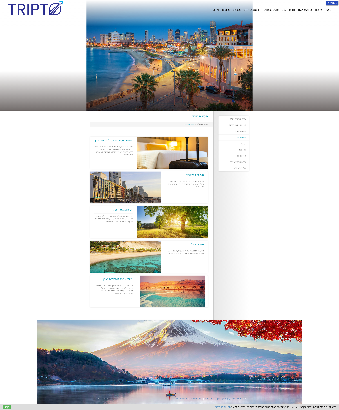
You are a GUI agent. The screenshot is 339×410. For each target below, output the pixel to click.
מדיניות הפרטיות (223, 407)
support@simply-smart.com (228, 398)
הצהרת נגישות (196, 398)
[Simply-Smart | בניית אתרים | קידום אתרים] (101, 398)
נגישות (330, 2)
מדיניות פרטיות (181, 398)
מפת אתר (209, 398)
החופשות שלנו (202, 124)
